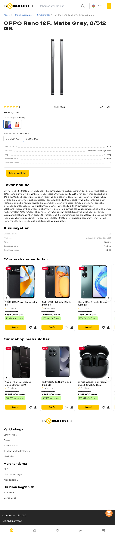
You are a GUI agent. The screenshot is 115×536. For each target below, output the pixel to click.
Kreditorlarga (11, 479)
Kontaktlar (9, 492)
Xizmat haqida (11, 445)
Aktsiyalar (9, 456)
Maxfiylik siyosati (12, 520)
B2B (6, 469)
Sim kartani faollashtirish (17, 451)
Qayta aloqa (10, 498)
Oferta (7, 440)
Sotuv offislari (11, 434)
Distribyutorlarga (13, 474)
